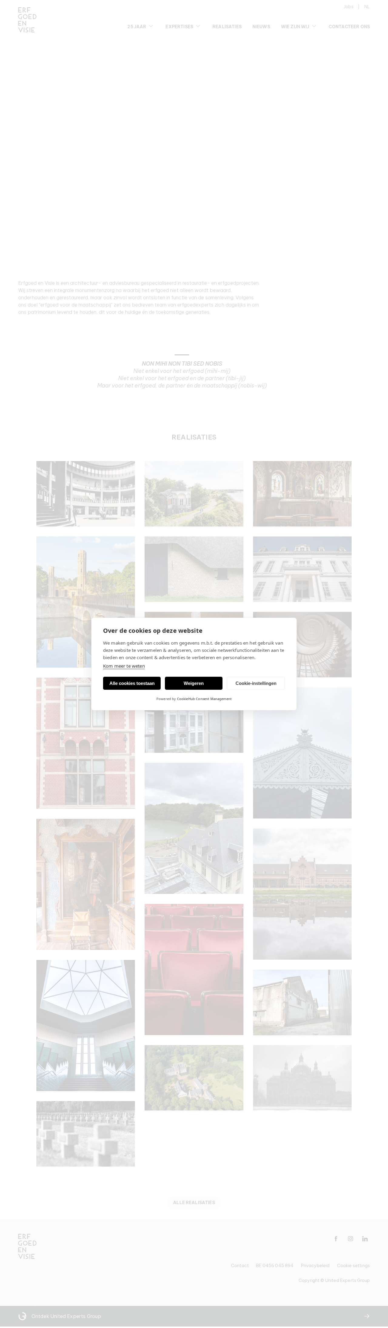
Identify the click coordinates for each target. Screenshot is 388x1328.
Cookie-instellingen (256, 683)
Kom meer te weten (124, 666)
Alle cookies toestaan (132, 683)
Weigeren (194, 683)
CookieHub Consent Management (204, 698)
